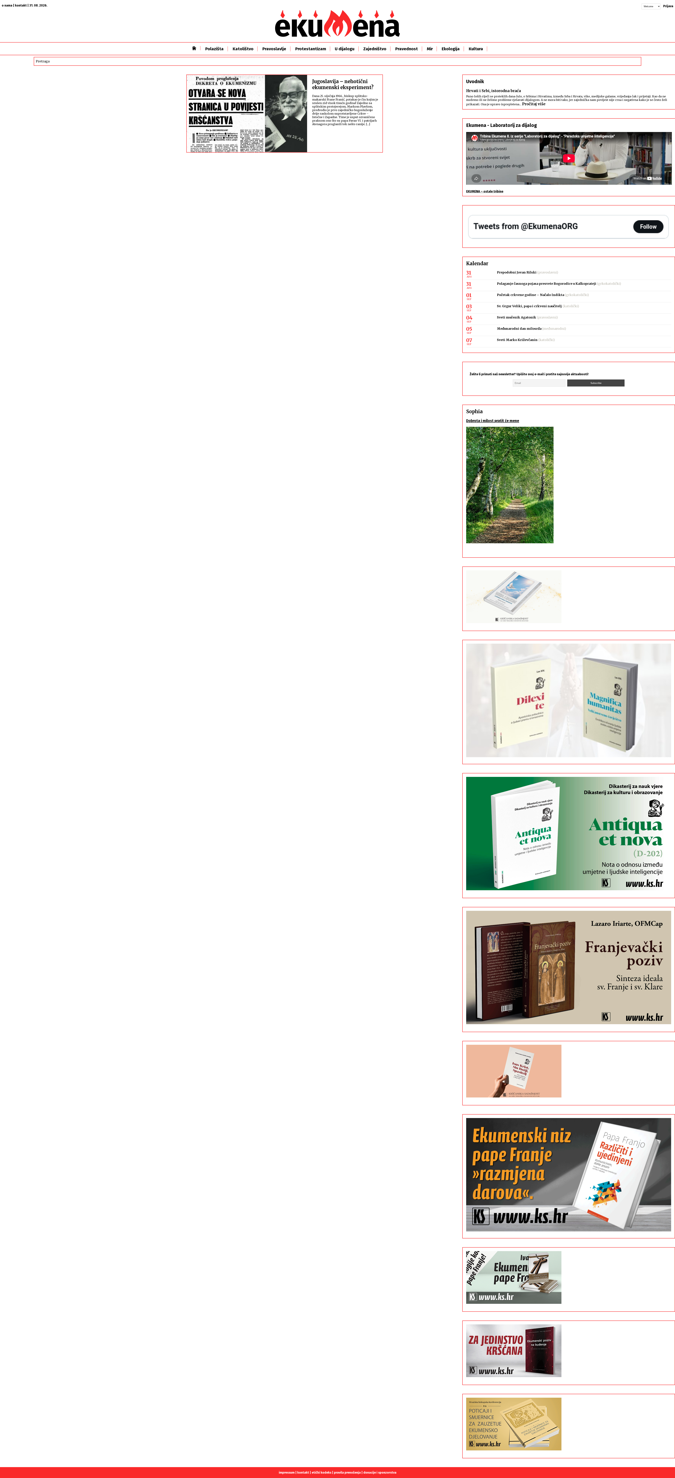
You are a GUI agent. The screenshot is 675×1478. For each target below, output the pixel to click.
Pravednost (406, 48)
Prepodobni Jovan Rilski (516, 272)
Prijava (668, 6)
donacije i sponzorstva (379, 1472)
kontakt (21, 5)
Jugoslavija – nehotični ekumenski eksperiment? (343, 84)
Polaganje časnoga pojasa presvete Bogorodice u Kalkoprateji (546, 284)
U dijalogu (344, 48)
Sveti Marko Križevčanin (517, 340)
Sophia (474, 411)
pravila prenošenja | (348, 1472)
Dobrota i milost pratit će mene (492, 420)
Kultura (476, 48)
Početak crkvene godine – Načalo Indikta (530, 295)
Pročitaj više (533, 104)
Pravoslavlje (274, 48)
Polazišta (214, 48)
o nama (7, 5)
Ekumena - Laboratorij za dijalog (501, 125)
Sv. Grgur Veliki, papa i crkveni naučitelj (529, 306)
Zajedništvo (374, 48)
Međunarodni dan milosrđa (519, 329)
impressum (287, 1472)
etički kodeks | (323, 1472)
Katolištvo (243, 48)
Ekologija (451, 48)
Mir (430, 48)
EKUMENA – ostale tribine (484, 191)
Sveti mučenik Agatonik (516, 317)
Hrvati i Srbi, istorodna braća (493, 90)
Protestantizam (310, 48)
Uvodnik (475, 81)
